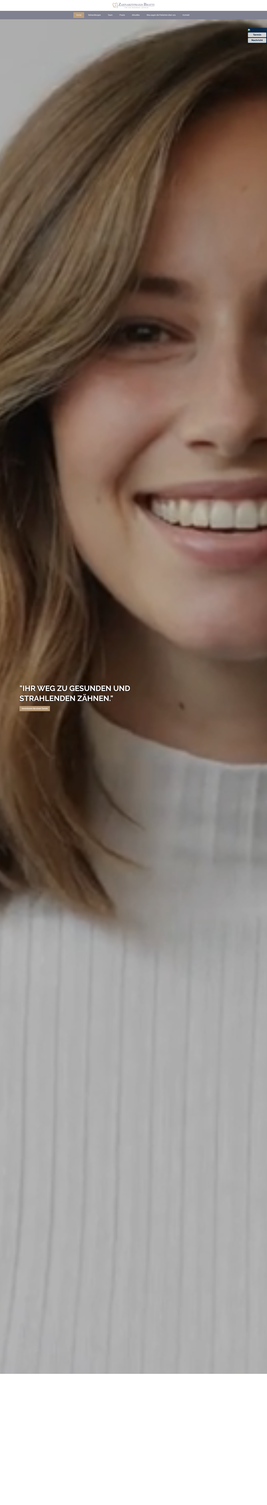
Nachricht (257, 40)
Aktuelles (136, 15)
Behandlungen (94, 15)
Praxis (122, 15)
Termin (257, 34)
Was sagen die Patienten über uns (161, 15)
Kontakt (186, 15)
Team (110, 15)
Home (78, 15)
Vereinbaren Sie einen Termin (35, 708)
